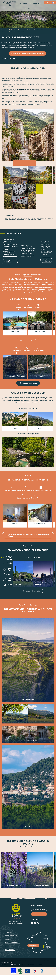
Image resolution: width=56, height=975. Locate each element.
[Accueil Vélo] (20, 971)
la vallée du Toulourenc (40, 45)
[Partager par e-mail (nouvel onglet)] (14, 59)
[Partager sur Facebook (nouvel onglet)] (2, 59)
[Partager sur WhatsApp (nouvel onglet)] (8, 59)
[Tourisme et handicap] (27, 971)
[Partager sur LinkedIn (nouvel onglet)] (5, 59)
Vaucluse (26, 42)
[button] (50, 3)
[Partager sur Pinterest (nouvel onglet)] (11, 59)
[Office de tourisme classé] (13, 971)
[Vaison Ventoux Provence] (9, 3)
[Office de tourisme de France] (42, 971)
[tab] (19, 306)
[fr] (53, 2)
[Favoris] (47, 2)
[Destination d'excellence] (35, 971)
